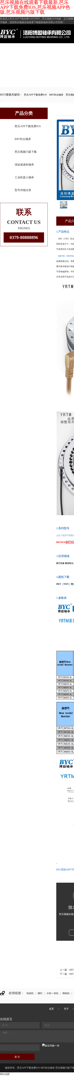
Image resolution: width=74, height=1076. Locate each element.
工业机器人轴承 (24, 177)
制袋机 (30, 993)
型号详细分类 (23, 190)
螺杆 (40, 993)
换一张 (55, 1045)
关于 (66, 1009)
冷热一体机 (52, 993)
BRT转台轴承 (56, 94)
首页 (51, 1009)
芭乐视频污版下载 (26, 151)
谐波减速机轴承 (24, 164)
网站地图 (5, 1074)
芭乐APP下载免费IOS (35, 94)
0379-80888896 (24, 237)
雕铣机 (66, 993)
